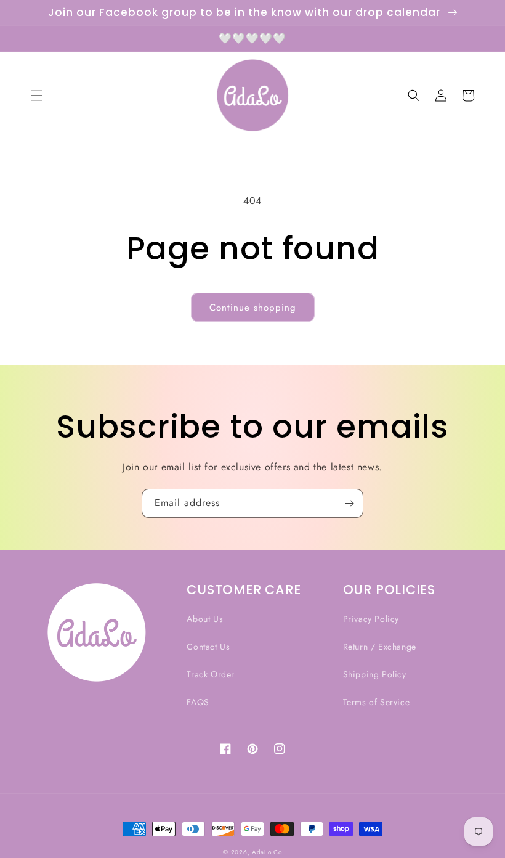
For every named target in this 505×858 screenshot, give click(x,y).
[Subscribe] (349, 503)
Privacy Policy (371, 619)
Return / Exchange (379, 646)
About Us (205, 619)
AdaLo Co (267, 852)
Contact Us (208, 646)
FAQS (198, 702)
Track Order (211, 674)
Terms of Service (376, 702)
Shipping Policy (374, 674)
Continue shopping (252, 307)
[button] (36, 95)
